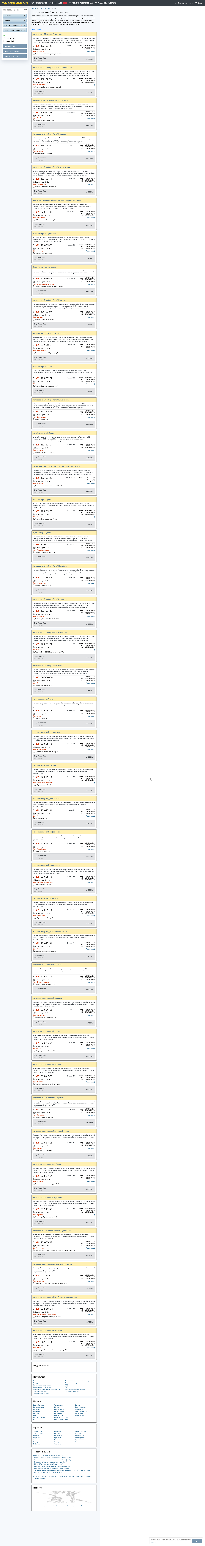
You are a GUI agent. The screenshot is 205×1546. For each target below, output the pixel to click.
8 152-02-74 (42, 79)
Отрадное (36, 1442)
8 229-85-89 (42, 511)
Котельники (79, 1415)
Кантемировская (81, 1411)
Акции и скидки (11, 56)
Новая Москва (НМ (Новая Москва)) (77, 1470)
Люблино (36, 1440)
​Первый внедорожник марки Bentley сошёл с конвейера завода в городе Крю (59, 1505)
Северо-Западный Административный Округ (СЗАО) (52, 1460)
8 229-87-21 (42, 378)
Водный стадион (39, 1405)
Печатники (79, 1409)
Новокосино (79, 1435)
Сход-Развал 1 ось (44, 8)
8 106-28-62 (42, 112)
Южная (56, 1407)
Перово (57, 1433)
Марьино (36, 1411)
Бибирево (36, 1444)
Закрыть (196, 1541)
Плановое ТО (37, 1381)
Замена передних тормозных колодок (46, 1389)
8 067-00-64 (43, 677)
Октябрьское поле (39, 1417)
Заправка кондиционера (42, 1385)
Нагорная (36, 1409)
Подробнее (90, 51)
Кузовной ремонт (12, 51)
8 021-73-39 (42, 577)
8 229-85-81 (42, 245)
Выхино (78, 1405)
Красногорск (62, 1476)
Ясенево (36, 1435)
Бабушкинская (59, 1411)
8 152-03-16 (42, 45)
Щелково (43, 1478)
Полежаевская (38, 1407)
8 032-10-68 (42, 1209)
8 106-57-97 (42, 311)
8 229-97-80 (42, 211)
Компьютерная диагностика (75, 1383)
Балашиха (36, 1476)
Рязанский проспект (61, 1420)
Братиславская (80, 1407)
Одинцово (79, 1476)
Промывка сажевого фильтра (75, 1389)
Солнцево (57, 1442)
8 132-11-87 (42, 1109)
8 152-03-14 (42, 178)
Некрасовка (79, 1442)
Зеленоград (45, 1476)
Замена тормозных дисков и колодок (78, 1381)
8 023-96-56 (42, 1009)
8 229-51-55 (42, 1242)
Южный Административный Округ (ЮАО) (48, 1464)
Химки (36, 1478)
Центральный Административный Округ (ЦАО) (50, 1462)
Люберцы (71, 1476)
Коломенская (59, 1409)
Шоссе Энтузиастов (61, 1417)
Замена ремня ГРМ (40, 1391)
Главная (33, 8)
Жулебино (79, 1413)
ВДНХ (35, 1415)
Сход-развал (37, 1383)
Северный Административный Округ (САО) (48, 1456)
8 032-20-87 (42, 344)
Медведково (58, 1413)
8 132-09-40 (42, 610)
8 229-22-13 (42, 976)
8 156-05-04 (42, 145)
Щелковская (58, 1415)
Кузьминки (58, 1437)
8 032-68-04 (43, 1308)
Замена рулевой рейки (41, 1393)
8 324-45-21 (42, 1042)
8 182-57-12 (42, 444)
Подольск (87, 1476)
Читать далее (36, 29)
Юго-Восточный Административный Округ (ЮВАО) (52, 1466)
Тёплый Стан (37, 1431)
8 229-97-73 (42, 644)
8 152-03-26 (42, 477)
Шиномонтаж (10, 46)
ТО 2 (66, 1385)
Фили (35, 1420)
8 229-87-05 (42, 544)
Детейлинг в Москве (72, 1391)
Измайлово (58, 1440)
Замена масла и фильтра (42, 1387)
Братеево (78, 1433)
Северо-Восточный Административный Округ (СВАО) (52, 1458)
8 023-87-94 (43, 1175)
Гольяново (58, 1431)
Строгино (57, 1444)
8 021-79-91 (42, 1275)
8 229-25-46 (42, 710)
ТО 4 (66, 1387)
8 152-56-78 (42, 411)
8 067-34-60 (43, 1341)
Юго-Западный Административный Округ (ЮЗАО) (51, 1468)
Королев (54, 1476)
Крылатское (79, 1440)
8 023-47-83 (43, 1076)
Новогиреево (80, 1437)
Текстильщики (38, 1433)
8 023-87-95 (42, 1142)
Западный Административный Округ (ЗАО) (49, 1470)
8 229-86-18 (42, 278)
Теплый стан (58, 1405)
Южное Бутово (80, 1431)
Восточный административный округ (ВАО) (49, 1472)
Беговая (36, 1413)
